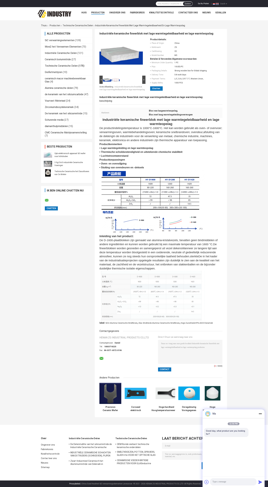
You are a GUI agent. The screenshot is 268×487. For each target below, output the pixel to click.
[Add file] (206, 482)
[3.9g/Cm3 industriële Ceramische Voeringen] (48, 164)
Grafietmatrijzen (53, 72)
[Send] (260, 482)
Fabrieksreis (137, 12)
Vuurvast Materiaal (55, 100)
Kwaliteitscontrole (161, 12)
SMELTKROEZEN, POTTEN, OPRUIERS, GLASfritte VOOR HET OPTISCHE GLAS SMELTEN (136, 454)
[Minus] (260, 414)
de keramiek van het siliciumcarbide (64, 94)
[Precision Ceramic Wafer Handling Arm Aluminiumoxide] (110, 393)
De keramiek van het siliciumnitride (63, 113)
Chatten (156, 88)
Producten (98, 12)
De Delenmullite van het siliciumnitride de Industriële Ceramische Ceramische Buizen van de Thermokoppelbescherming (91, 446)
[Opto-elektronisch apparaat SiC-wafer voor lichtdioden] (48, 155)
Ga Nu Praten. (203, 3)
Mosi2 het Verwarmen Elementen (63, 46)
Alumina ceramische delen (59, 87)
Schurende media (54, 119)
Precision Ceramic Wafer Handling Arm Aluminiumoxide (110, 409)
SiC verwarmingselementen (59, 40)
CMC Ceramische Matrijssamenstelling (66, 132)
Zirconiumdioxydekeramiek (59, 107)
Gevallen (220, 12)
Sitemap (45, 467)
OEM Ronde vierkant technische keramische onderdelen (133, 445)
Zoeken (188, 4)
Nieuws (206, 12)
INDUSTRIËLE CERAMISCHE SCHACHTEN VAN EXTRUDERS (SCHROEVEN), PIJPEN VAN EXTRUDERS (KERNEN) (90, 454)
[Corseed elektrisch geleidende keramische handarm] (136, 393)
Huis (84, 12)
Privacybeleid (74, 484)
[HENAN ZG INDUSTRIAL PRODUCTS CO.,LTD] (55, 13)
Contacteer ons (188, 12)
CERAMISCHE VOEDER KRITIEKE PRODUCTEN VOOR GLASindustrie (134, 462)
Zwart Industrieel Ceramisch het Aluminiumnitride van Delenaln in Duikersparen (86, 463)
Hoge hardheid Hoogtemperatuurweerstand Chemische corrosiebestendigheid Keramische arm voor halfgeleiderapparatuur (166, 409)
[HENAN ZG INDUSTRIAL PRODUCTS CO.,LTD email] (49, 200)
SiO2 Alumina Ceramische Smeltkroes (121, 323)
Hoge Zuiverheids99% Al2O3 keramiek (197, 323)
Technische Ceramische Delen (78, 25)
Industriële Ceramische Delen (61, 53)
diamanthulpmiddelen (56, 126)
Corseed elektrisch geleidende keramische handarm (136, 409)
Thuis (44, 25)
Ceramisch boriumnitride (58, 59)
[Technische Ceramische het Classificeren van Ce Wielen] (48, 173)
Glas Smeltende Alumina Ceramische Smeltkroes (159, 323)
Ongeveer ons (117, 12)
